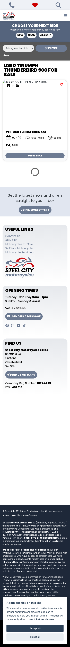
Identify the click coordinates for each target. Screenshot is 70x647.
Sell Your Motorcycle (19, 248)
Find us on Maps (22, 375)
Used (31, 35)
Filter (53, 48)
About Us (11, 240)
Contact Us (12, 236)
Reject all (35, 636)
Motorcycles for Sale (19, 244)
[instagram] (13, 326)
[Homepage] (9, 15)
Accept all (35, 628)
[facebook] (8, 326)
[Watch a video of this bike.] (17, 85)
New (20, 35)
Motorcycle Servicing (19, 252)
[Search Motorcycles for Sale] (58, 5)
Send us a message (26, 316)
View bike (35, 155)
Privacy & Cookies (27, 515)
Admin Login (9, 515)
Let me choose (45, 619)
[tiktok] (25, 326)
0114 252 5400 (17, 308)
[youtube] (19, 326)
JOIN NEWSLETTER (34, 210)
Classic (45, 35)
